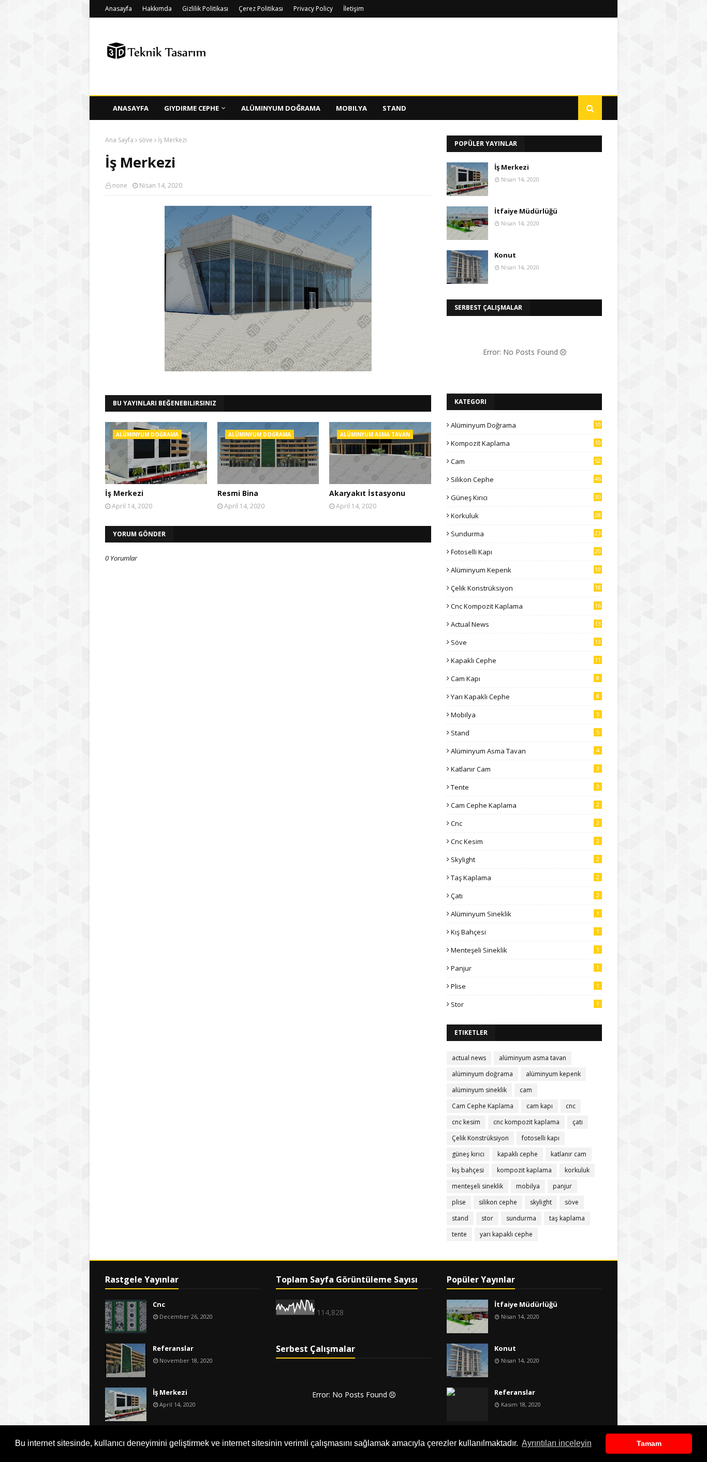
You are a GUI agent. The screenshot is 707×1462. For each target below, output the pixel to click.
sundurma (526, 533)
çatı (525, 895)
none (119, 185)
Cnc (159, 1304)
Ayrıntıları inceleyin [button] (557, 1443)
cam (526, 461)
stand (525, 732)
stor (525, 1004)
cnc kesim (525, 841)
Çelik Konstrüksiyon (526, 588)
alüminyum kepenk (526, 570)
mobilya (525, 714)
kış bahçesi (525, 932)
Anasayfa (118, 8)
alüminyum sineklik (525, 913)
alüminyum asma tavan (525, 751)
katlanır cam (525, 769)
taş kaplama (525, 877)
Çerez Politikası (261, 8)
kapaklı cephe (526, 660)
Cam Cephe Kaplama (525, 805)
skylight (525, 859)
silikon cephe (526, 479)
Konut (505, 255)
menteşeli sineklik (525, 950)
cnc (525, 823)
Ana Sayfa (119, 139)
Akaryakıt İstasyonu (367, 493)
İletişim (353, 8)
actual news (526, 624)
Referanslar (173, 1348)
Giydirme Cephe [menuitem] (191, 108)
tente (525, 787)
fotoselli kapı (526, 551)
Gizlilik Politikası (205, 8)
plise (525, 986)
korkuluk (526, 515)
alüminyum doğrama (526, 425)
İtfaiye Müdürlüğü (525, 211)
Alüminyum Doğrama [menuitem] (280, 108)
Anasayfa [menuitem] (131, 108)
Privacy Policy (313, 8)
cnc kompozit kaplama (526, 606)
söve (146, 139)
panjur (525, 968)
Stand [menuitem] (394, 108)
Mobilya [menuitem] (351, 108)
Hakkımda (157, 8)
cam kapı (525, 678)
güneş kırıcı (526, 497)
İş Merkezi (124, 493)
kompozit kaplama (526, 443)
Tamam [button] (649, 1443)
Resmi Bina (237, 493)
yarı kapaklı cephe (525, 696)
